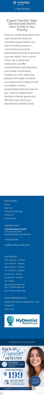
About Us (8, 208)
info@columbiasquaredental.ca (17, 245)
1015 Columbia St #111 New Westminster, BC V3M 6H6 (17, 231)
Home (7, 204)
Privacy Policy (10, 218)
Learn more (9, 309)
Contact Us (9, 215)
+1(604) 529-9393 (11, 240)
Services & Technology (13, 211)
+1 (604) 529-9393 (22, 9)
